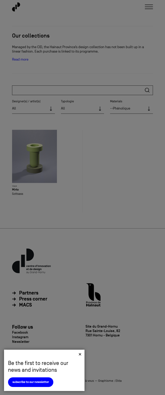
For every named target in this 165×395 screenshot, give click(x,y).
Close (79, 354)
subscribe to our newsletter (30, 382)
